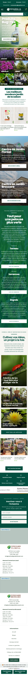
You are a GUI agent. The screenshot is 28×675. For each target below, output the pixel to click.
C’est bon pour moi (7, 672)
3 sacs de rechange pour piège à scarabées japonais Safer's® (7, 127)
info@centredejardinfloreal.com (14, 556)
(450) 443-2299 (14, 603)
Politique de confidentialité (14, 652)
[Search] (25, 14)
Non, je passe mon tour (20, 672)
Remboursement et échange (14, 649)
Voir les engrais (14, 321)
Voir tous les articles (14, 432)
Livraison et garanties (14, 645)
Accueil (14, 632)
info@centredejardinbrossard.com (14, 605)
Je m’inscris (14, 521)
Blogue (14, 635)
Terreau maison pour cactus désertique (20, 458)
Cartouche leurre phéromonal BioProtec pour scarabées (20, 127)
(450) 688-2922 (14, 554)
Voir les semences (14, 292)
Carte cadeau (14, 660)
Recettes (14, 638)
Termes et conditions (14, 655)
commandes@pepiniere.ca (17, 5)
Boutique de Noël (14, 642)
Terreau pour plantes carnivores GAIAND (6, 458)
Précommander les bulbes (10, 39)
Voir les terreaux (14, 266)
